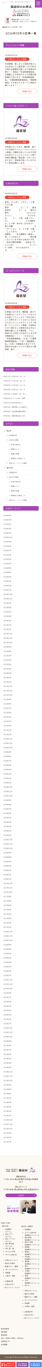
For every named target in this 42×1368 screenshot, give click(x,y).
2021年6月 (7, 712)
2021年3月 (7, 726)
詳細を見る (27, 91)
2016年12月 (7, 931)
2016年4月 (7, 962)
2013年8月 (7, 1089)
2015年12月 (7, 980)
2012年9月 (7, 1133)
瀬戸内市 (5, 1226)
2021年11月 (7, 691)
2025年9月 (7, 542)
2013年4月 (7, 1102)
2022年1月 (7, 682)
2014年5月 (7, 1058)
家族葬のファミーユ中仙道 (32, 1255)
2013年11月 (7, 1076)
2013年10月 (7, 1080)
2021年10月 (7, 695)
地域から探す (6, 1223)
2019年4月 (7, 822)
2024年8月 (7, 572)
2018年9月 (7, 853)
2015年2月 (7, 1019)
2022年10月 (7, 642)
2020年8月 (7, 756)
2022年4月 (7, 669)
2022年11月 (7, 638)
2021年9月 (7, 699)
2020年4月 (7, 769)
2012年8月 (7, 1137)
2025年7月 (7, 550)
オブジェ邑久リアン (9, 1233)
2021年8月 (7, 704)
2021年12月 (7, 686)
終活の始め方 (16, 444)
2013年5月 (7, 1098)
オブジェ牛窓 (10, 1252)
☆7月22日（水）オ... (14, 381)
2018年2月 (7, 874)
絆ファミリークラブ (12, 1287)
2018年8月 (7, 857)
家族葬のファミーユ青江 (32, 1265)
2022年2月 (7, 677)
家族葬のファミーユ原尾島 (32, 1246)
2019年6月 (7, 813)
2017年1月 (7, 927)
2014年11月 (7, 1032)
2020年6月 (7, 765)
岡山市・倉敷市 (27, 1226)
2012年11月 (7, 1124)
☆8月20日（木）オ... (14, 376)
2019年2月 (7, 831)
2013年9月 (7, 1085)
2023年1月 (7, 629)
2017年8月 (7, 901)
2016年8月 (7, 949)
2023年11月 (7, 599)
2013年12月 (7, 1072)
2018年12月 (7, 839)
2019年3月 (7, 826)
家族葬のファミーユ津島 (32, 1274)
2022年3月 (7, 673)
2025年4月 (7, 563)
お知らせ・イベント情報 (18, 463)
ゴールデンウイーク (15, 270)
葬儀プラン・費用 (11, 1266)
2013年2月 (7, 1111)
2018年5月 (7, 866)
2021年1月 (7, 734)
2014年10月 (7, 1037)
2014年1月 (7, 1067)
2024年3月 (7, 585)
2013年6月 (7, 1093)
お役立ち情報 (13, 440)
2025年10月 (7, 537)
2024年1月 (7, 590)
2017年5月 (7, 910)
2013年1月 (7, 1115)
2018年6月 (7, 861)
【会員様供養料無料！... (15, 411)
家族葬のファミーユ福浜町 (32, 1260)
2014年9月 (7, 1041)
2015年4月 (7, 1010)
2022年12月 (7, 634)
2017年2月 (7, 923)
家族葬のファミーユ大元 (32, 1279)
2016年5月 (7, 958)
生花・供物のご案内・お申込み (12, 1338)
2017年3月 (7, 918)
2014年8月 (7, 1045)
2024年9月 (7, 568)
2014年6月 (7, 1054)
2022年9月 (7, 647)
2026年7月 (7, 520)
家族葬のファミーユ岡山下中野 (32, 1241)
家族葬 (7, 1273)
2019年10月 (7, 796)
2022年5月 (7, 664)
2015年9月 (7, 993)
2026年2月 (7, 533)
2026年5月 (7, 524)
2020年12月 (7, 739)
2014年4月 (7, 1063)
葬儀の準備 (15, 454)
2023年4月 (7, 616)
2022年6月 (7, 660)
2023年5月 (7, 612)
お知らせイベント (11, 1260)
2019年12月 (7, 787)
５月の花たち (12, 183)
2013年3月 (7, 1107)
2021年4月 (7, 721)
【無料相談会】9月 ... (14, 416)
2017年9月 (7, 896)
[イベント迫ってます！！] (21, 123)
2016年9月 (7, 945)
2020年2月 (7, 778)
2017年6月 (7, 905)
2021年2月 (7, 730)
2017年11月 (7, 888)
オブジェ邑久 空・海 (9, 1247)
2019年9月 (7, 800)
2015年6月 (7, 1002)
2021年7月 (7, 708)
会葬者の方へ (6, 1341)
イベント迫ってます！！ (17, 105)
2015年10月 (7, 988)
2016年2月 (7, 971)
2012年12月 (7, 1120)
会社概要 (4, 1344)
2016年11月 (7, 936)
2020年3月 (7, 774)
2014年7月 (7, 1050)
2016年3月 (7, 966)
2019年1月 (7, 835)
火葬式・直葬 (10, 1276)
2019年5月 (7, 818)
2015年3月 (7, 1015)
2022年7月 (7, 655)
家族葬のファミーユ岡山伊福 (32, 1236)
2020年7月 (7, 761)
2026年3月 (7, 528)
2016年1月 (7, 975)
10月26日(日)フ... (13, 403)
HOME (21, 1195)
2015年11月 (7, 984)
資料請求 (4, 1332)
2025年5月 (7, 559)
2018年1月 (7, 879)
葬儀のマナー (16, 449)
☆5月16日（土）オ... (14, 385)
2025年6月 (7, 555)
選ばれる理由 (10, 1263)
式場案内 (8, 1229)
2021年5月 (7, 717)
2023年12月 (7, 594)
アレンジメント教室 (15, 45)
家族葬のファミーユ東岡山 (32, 1250)
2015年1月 (7, 1023)
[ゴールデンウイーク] (21, 288)
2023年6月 (7, 607)
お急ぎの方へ (10, 1284)
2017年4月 (7, 914)
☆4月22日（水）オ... (14, 389)
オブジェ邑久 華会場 (9, 1242)
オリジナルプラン (11, 1269)
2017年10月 (7, 892)
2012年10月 (7, 1129)
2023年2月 (7, 625)
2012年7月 (7, 1142)
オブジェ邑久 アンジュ (10, 1238)
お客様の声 (13, 435)
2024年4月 (7, 581)
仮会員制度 (5, 1329)
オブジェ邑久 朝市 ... (15, 398)
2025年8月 (7, 546)
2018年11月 (7, 844)
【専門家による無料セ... (15, 407)
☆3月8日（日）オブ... (15, 394)
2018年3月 (7, 870)
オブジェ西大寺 (11, 1255)
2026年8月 (7, 515)
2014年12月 (7, 1028)
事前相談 (4, 1335)
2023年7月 (7, 603)
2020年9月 (7, 752)
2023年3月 (7, 620)
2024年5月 (7, 577)
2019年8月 (7, 804)
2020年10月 (7, 747)
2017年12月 (7, 883)
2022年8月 (7, 651)
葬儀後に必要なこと (18, 458)
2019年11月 (7, 791)
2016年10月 (7, 940)
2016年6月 (7, 953)
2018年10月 (7, 848)
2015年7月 (7, 997)
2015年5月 (7, 1006)
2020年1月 (7, 782)
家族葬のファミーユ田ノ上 (32, 1284)
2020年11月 (7, 743)
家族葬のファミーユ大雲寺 (32, 1270)
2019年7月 (7, 809)
